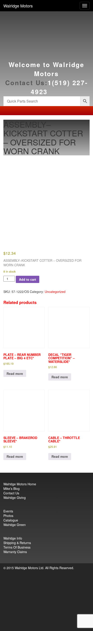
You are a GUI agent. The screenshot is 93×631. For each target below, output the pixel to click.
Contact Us (11, 493)
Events (8, 511)
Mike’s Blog (11, 488)
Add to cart (27, 279)
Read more (15, 373)
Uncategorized (55, 291)
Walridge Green (14, 524)
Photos (8, 515)
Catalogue (10, 520)
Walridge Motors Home (19, 484)
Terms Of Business (16, 547)
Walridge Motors (18, 6)
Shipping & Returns (17, 542)
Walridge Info (12, 538)
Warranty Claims (15, 551)
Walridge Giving (14, 497)
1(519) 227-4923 (59, 87)
